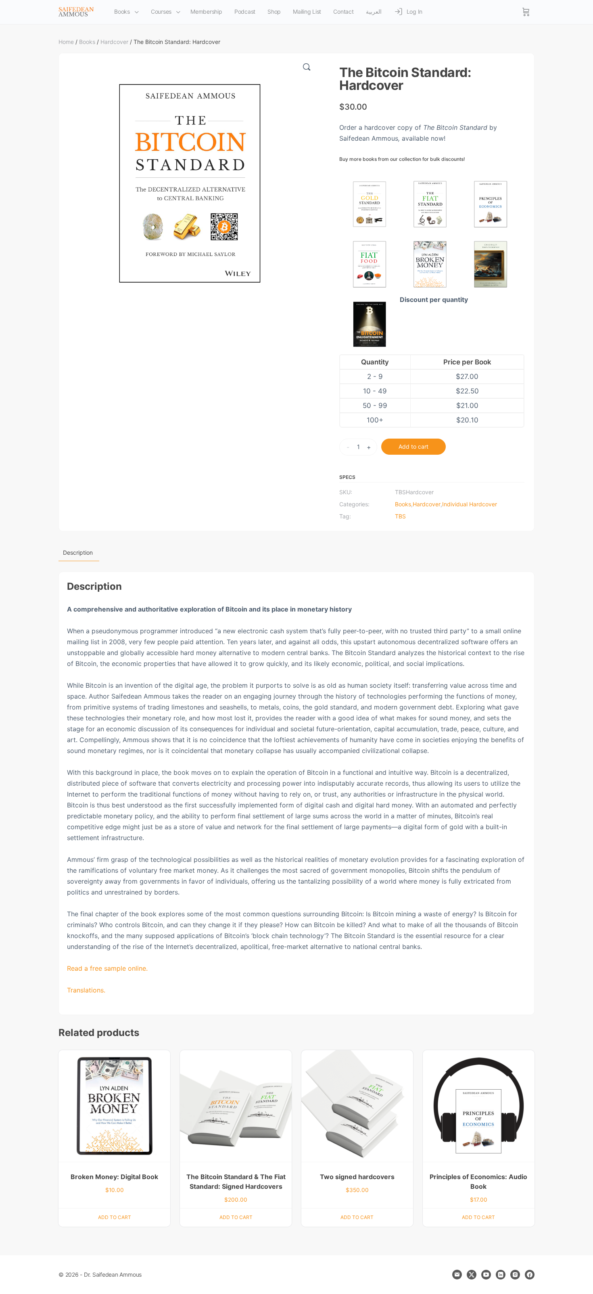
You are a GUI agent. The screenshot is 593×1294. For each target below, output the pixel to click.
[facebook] (530, 1274)
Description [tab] (78, 552)
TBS (400, 516)
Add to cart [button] (114, 1217)
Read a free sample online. (107, 968)
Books (87, 41)
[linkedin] (500, 1274)
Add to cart (413, 446)
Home (66, 41)
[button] (306, 67)
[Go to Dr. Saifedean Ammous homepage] (76, 11)
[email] (457, 1274)
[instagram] (515, 1274)
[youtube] (486, 1274)
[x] (471, 1274)
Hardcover (114, 41)
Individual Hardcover (469, 504)
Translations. (86, 990)
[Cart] (526, 12)
